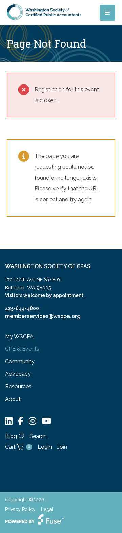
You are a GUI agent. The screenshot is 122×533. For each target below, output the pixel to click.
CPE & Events (22, 349)
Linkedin (9, 421)
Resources (18, 386)
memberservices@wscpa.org (43, 316)
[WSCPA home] (44, 11)
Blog (11, 436)
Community (20, 361)
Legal (47, 509)
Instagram (32, 421)
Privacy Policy (20, 509)
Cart (17, 447)
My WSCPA (19, 336)
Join (62, 447)
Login (45, 447)
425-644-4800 (22, 308)
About (13, 399)
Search (38, 436)
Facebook (20, 421)
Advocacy (18, 374)
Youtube (46, 421)
